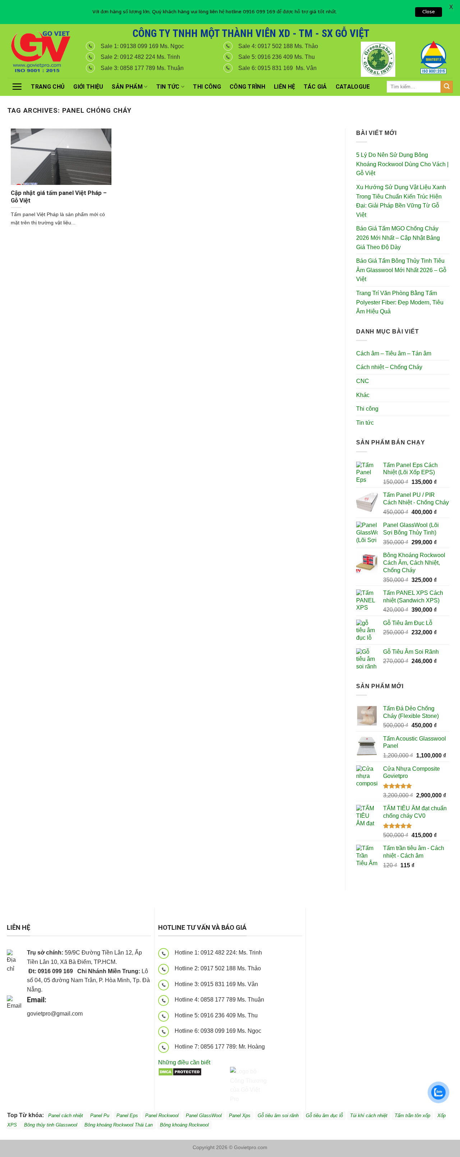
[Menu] (17, 86)
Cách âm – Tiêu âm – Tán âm (393, 353)
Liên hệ (284, 86)
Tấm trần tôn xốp (412, 1115)
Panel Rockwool (162, 1115)
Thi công (207, 86)
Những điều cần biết (184, 1062)
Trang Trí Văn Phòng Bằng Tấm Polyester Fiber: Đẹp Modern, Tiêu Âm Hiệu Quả (399, 302)
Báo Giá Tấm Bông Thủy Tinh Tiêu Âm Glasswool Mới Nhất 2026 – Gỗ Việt (401, 270)
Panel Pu (99, 1115)
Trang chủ (48, 86)
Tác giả (315, 86)
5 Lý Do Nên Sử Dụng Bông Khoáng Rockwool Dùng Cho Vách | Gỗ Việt (402, 164)
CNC (362, 381)
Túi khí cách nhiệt (368, 1115)
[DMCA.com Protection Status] (180, 1071)
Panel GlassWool (204, 1115)
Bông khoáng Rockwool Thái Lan (118, 1125)
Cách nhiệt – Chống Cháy (389, 367)
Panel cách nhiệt (91, 1015)
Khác (362, 395)
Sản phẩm (127, 86)
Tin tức (168, 86)
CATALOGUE (353, 86)
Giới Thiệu (88, 86)
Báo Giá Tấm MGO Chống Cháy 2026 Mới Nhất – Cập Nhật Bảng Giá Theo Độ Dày (398, 237)
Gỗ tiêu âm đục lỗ (324, 1115)
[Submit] (447, 87)
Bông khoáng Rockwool (184, 1125)
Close (428, 12)
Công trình (247, 86)
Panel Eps (127, 1115)
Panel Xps (239, 1115)
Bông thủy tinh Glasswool (50, 1125)
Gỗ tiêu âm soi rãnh (278, 1115)
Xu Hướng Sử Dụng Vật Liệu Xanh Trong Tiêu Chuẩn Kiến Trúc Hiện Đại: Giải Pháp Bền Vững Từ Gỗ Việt (401, 201)
